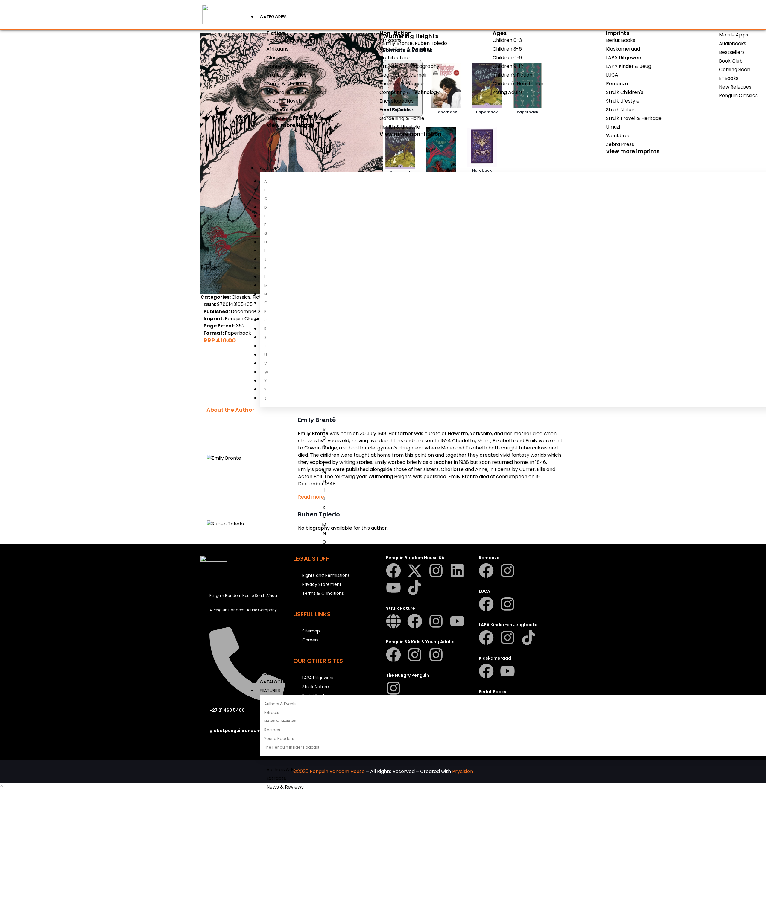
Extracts (271, 712)
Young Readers (279, 738)
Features (270, 690)
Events (267, 664)
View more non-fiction (410, 134)
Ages (500, 33)
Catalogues (274, 682)
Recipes (272, 730)
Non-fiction (395, 33)
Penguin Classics (244, 318)
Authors (270, 168)
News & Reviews (280, 721)
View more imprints (632, 151)
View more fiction (290, 125)
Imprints (617, 33)
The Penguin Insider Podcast (291, 747)
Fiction (275, 33)
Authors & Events (280, 704)
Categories (273, 16)
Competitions (276, 673)
